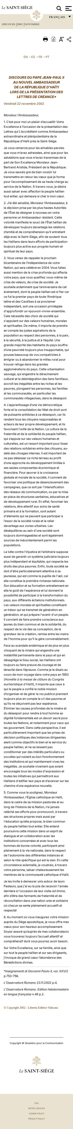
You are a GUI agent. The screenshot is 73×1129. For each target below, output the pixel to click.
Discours (9, 24)
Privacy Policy (36, 1118)
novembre (32, 24)
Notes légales (36, 1108)
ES (33, 57)
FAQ (36, 1103)
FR (40, 57)
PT (47, 57)
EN (26, 57)
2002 (20, 24)
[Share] (69, 40)
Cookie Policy (36, 1113)
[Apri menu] (68, 8)
